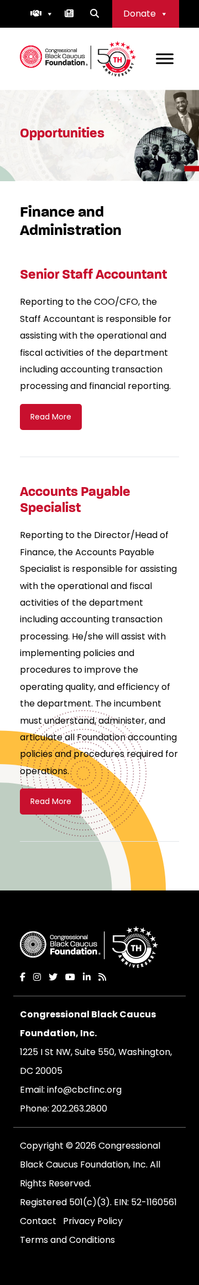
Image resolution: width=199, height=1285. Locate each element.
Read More (50, 416)
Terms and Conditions (67, 1239)
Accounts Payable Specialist (75, 499)
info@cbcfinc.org (84, 1089)
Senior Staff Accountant (93, 274)
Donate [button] (139, 13)
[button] (42, 14)
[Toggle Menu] (165, 58)
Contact (38, 1221)
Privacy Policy (93, 1221)
